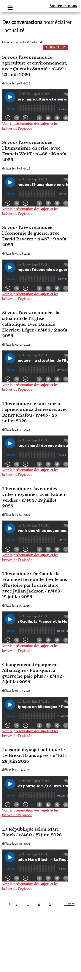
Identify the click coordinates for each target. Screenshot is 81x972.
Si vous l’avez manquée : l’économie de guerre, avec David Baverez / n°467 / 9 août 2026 (34, 236)
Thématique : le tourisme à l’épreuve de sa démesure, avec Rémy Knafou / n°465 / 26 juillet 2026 (35, 412)
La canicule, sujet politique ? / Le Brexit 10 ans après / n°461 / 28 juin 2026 (34, 755)
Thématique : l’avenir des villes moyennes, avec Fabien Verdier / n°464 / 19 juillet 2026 (33, 497)
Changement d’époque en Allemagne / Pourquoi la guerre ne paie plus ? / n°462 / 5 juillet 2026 (33, 673)
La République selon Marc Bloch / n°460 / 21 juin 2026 (32, 832)
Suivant (69, 904)
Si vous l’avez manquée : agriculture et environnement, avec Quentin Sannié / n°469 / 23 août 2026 (34, 66)
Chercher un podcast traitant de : (23, 42)
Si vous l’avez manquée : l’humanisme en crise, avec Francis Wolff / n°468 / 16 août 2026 (34, 151)
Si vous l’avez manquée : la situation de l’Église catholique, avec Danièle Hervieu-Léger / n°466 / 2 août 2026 (34, 324)
